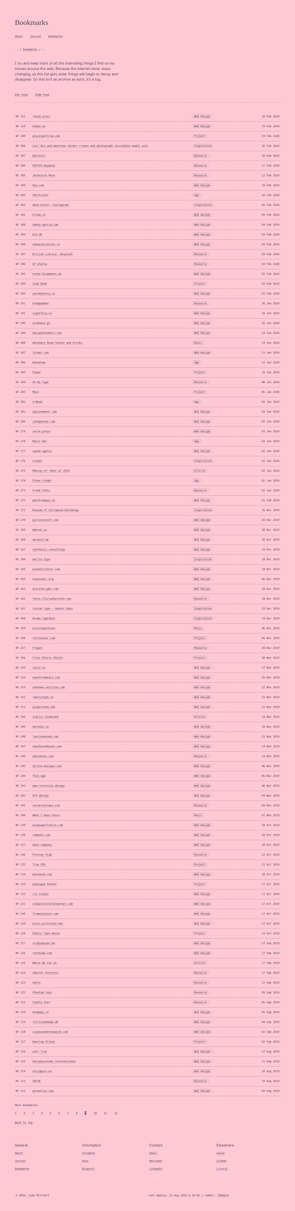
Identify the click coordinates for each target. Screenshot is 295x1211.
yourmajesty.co (44, 293)
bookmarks (30, 49)
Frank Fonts (41, 490)
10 (95, 1113)
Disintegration (44, 628)
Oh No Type (41, 382)
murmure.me (41, 539)
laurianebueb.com (45, 736)
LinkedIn (155, 1168)
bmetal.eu (40, 529)
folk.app (39, 775)
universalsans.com (46, 805)
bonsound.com (42, 874)
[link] (147, 22)
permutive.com (43, 1090)
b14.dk (37, 234)
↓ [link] (43, 49)
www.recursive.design (49, 785)
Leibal (37, 460)
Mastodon (155, 1161)
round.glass (41, 116)
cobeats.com (41, 835)
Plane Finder (42, 480)
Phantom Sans (42, 992)
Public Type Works (46, 933)
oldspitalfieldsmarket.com (53, 903)
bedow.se (39, 126)
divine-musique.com (47, 766)
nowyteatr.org (43, 579)
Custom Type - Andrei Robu (53, 608)
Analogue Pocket (45, 884)
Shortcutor (41, 195)
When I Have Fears (46, 815)
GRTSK (37, 1081)
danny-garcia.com (45, 224)
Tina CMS (39, 864)
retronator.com (44, 638)
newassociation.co (46, 244)
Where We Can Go (45, 963)
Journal (35, 36)
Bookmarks (55, 36)
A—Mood (37, 401)
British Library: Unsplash (53, 254)
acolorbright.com (45, 588)
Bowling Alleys (44, 1041)
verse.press (41, 431)
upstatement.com (45, 411)
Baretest (39, 155)
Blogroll (88, 1168)
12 (115, 1113)
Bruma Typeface (44, 618)
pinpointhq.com (44, 707)
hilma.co (39, 214)
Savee (221, 1153)
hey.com (38, 185)
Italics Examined (45, 716)
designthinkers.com (47, 332)
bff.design (41, 795)
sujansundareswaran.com (50, 1031)
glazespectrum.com (46, 136)
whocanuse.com (43, 756)
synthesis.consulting (49, 549)
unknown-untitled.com (49, 687)
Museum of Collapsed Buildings (56, 510)
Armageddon (41, 303)
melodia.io (41, 726)
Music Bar (40, 441)
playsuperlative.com (48, 825)
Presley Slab (42, 854)
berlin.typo (41, 559)
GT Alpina (40, 264)
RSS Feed (21, 94)
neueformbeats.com (46, 677)
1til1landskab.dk (45, 1022)
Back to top (24, 1122)
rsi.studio (41, 894)
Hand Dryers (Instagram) (51, 205)
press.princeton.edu (48, 923)
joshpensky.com (44, 421)
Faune (37, 372)
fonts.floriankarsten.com (52, 598)
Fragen (37, 647)
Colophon (88, 1153)
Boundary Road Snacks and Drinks (57, 342)
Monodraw (39, 362)
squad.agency (42, 451)
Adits (37, 982)
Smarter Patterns (45, 972)
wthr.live (40, 1051)
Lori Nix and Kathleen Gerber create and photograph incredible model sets (90, 145)
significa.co (42, 313)
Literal (222, 1168)
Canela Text (41, 1002)
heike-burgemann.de (47, 273)
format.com (41, 352)
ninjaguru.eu (42, 1071)
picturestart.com (45, 520)
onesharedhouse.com (47, 746)
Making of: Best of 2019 (51, 470)
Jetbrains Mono (44, 175)
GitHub (221, 1161)
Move (36, 392)
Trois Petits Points (48, 657)
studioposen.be (44, 943)
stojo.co (39, 667)
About (19, 36)
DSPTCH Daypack (44, 165)
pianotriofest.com (46, 569)
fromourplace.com (45, 913)
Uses (85, 1161)
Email (153, 1153)
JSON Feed (42, 94)
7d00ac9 (223, 1195)
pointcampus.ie (44, 500)
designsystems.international (54, 1061)
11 (105, 1113)
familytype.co (43, 697)
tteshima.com (42, 953)
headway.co (41, 1012)
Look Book (40, 283)
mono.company (42, 844)
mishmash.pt (41, 323)
